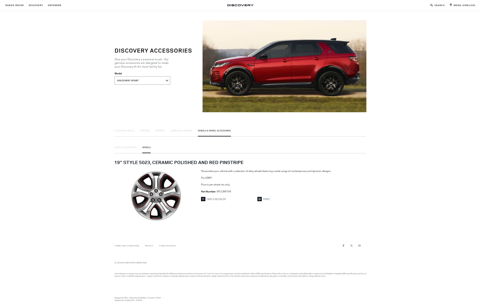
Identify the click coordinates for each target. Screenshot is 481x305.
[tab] (124, 130)
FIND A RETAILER (216, 199)
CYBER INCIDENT (167, 245)
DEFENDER (54, 5)
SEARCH (440, 5)
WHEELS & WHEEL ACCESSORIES (214, 130)
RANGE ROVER (14, 5)
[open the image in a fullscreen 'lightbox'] (156, 196)
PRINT (266, 199)
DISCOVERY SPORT (128, 80)
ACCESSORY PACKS (124, 130)
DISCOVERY (36, 5)
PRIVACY (149, 245)
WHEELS (146, 147)
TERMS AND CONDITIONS (127, 245)
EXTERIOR (145, 130)
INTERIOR (160, 130)
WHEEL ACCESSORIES (126, 147)
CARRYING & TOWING (181, 130)
